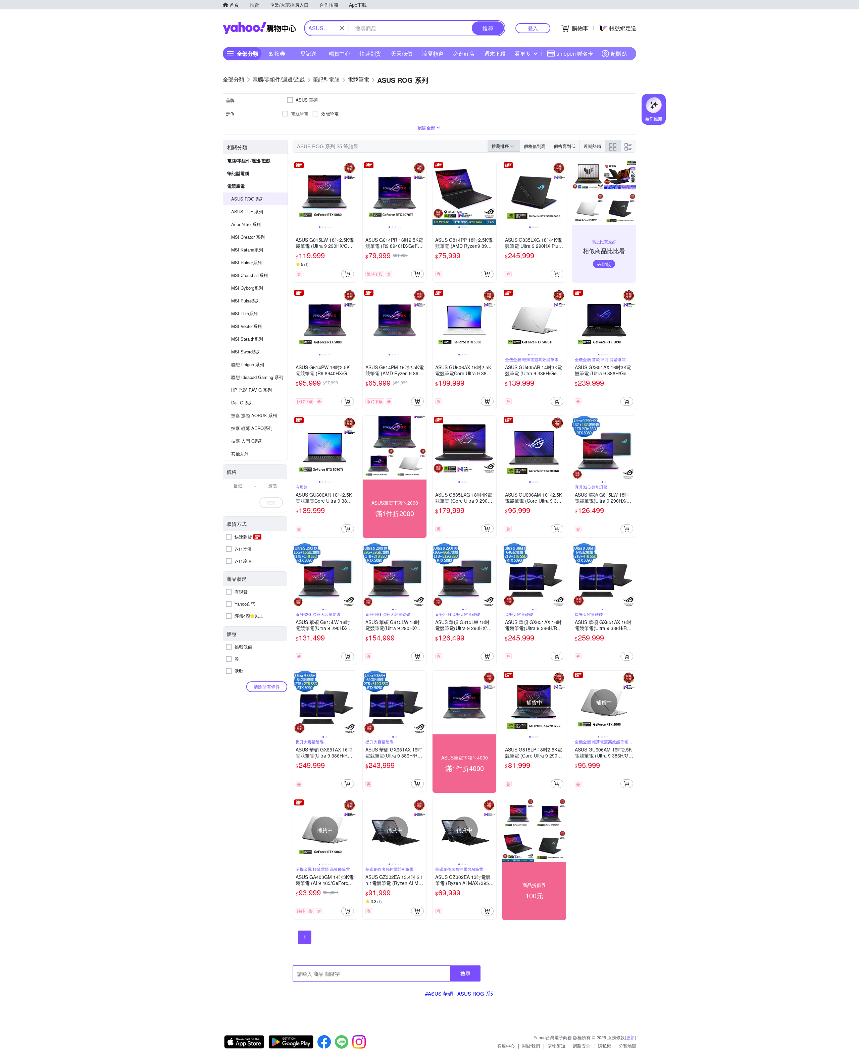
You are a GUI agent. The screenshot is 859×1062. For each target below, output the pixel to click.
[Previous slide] (297, 192)
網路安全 (581, 1046)
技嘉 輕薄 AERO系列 (251, 428)
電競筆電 (236, 186)
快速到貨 (370, 53)
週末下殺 (495, 53)
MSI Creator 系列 (248, 237)
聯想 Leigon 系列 (247, 364)
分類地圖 (627, 1046)
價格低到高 (535, 146)
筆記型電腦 (238, 173)
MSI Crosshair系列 (249, 275)
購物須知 (556, 1046)
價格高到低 (564, 146)
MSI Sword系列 (246, 351)
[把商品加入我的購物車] (347, 274)
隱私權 (604, 1046)
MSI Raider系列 (246, 262)
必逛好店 (463, 53)
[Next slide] (352, 192)
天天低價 (401, 53)
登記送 (308, 53)
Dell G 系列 (242, 402)
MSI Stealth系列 (247, 339)
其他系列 (240, 453)
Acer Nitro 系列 (246, 224)
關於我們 (531, 1046)
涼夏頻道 (433, 53)
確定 (271, 502)
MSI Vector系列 (246, 326)
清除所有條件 (267, 686)
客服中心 (506, 1046)
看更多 (523, 53)
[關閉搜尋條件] (342, 28)
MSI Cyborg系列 (247, 288)
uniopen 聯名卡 (574, 53)
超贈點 (619, 53)
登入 (533, 28)
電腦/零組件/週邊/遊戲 (248, 160)
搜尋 (465, 973)
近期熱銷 (592, 146)
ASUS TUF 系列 (247, 211)
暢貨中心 (339, 53)
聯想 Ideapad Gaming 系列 (257, 377)
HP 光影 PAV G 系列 (251, 390)
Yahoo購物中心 (259, 28)
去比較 (604, 264)
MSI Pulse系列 (245, 300)
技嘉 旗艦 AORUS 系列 (254, 415)
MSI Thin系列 (244, 313)
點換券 (277, 53)
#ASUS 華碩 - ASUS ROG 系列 (460, 993)
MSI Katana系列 (247, 249)
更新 (630, 1037)
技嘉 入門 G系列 (247, 441)
